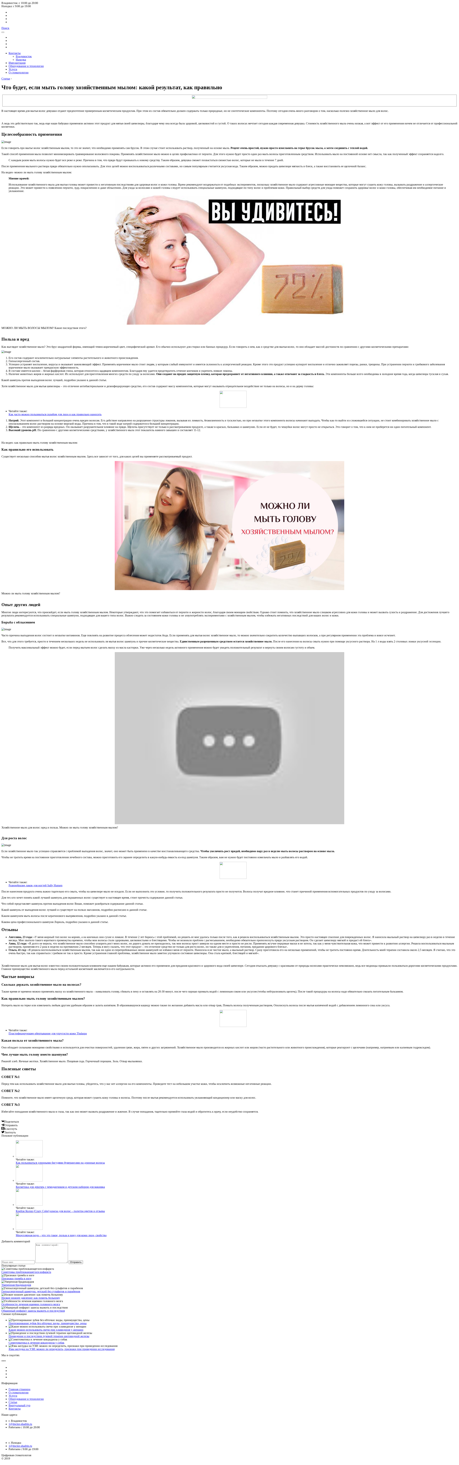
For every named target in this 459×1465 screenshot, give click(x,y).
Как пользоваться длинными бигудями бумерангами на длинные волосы (60, 1162)
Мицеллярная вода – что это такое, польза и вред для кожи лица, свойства (61, 1235)
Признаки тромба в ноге (16, 1278)
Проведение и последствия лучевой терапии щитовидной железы (49, 1336)
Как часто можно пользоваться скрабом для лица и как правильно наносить (55, 414)
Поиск (5, 28)
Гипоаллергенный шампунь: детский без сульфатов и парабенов (40, 1291)
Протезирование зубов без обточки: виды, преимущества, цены (48, 1323)
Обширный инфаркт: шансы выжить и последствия (33, 1310)
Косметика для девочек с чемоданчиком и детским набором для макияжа (60, 1186)
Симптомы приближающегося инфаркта (26, 1272)
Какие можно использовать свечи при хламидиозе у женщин (46, 1329)
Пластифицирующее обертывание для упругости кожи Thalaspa (48, 1033)
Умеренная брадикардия (16, 1284)
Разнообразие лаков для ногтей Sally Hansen (35, 885)
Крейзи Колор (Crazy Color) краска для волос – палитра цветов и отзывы (60, 1211)
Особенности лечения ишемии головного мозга (30, 1304)
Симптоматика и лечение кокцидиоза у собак (36, 1342)
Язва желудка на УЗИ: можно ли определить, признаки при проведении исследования (62, 1349)
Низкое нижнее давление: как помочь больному (30, 1297)
